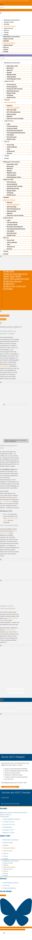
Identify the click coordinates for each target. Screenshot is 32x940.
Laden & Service (8, 28)
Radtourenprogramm (13, 108)
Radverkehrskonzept (13, 91)
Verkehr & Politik (8, 22)
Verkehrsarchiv (11, 97)
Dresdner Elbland (10, 630)
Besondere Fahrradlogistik (15, 130)
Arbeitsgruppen (11, 77)
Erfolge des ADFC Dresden (14, 89)
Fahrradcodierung (12, 126)
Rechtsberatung (11, 137)
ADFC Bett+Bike (11, 110)
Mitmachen (10, 68)
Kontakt (6, 34)
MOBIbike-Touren (13, 618)
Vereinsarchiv (11, 151)
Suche (2, 4)
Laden (8, 124)
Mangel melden (11, 93)
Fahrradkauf (10, 135)
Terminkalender (4, 366)
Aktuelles (6, 24)
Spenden (9, 72)
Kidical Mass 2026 (12, 66)
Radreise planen (11, 114)
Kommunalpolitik (12, 86)
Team (8, 149)
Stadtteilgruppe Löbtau (14, 79)
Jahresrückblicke (12, 147)
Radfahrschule (11, 139)
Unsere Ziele (10, 145)
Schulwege (10, 95)
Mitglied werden (11, 74)
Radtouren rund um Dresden (15, 118)
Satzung (9, 153)
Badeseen (9, 116)
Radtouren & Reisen (10, 26)
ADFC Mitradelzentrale (13, 112)
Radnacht (9, 105)
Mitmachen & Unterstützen (12, 20)
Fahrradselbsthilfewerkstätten (16, 133)
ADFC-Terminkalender (6, 501)
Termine (6, 32)
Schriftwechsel (11, 84)
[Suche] (1, 10)
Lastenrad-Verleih (12, 128)
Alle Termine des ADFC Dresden (10, 803)
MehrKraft (10, 70)
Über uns (6, 30)
